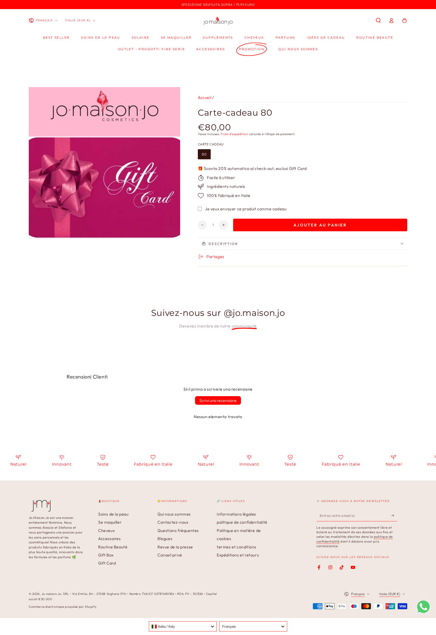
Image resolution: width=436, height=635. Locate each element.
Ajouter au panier (320, 224)
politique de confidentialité (242, 522)
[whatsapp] (423, 612)
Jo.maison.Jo (51, 594)
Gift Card (107, 563)
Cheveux (106, 530)
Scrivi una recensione (218, 400)
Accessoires (109, 538)
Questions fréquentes (178, 530)
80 (204, 154)
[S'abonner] (394, 515)
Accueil (204, 97)
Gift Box (106, 554)
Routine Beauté (112, 546)
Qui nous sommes (174, 514)
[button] (378, 20)
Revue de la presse (175, 546)
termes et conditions (236, 546)
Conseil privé (169, 554)
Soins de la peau (113, 514)
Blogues (164, 538)
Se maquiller (110, 522)
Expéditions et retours (238, 554)
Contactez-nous (172, 522)
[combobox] (183, 626)
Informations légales (236, 514)
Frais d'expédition (234, 134)
